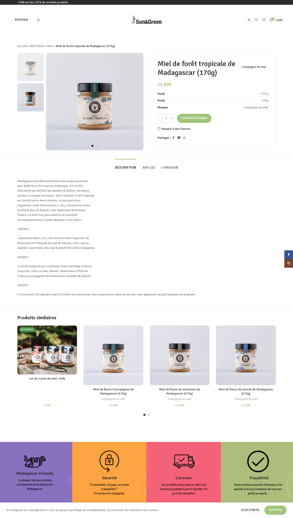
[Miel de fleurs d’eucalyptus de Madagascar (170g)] (113, 355)
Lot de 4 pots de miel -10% (47, 378)
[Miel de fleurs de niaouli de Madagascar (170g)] (246, 355)
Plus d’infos (250, 510)
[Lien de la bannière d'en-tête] (146, 2)
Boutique (21, 19)
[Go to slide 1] (92, 146)
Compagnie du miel (254, 67)
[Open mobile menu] (38, 20)
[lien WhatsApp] (184, 138)
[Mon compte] (249, 20)
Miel (50, 46)
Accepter (275, 510)
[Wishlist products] (264, 20)
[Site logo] (146, 19)
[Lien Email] (179, 138)
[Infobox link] (35, 473)
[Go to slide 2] (97, 146)
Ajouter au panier (194, 118)
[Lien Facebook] (173, 138)
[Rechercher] (256, 20)
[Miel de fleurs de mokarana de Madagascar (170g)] (180, 355)
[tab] (125, 165)
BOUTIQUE (37, 46)
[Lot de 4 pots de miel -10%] (47, 350)
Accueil (22, 46)
